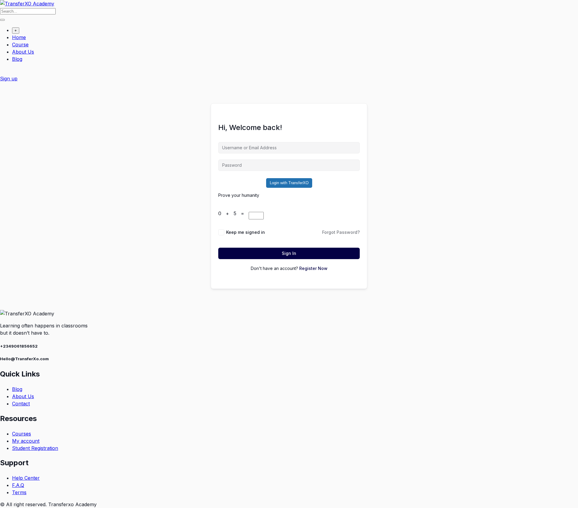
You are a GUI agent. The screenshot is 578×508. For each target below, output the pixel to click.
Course (20, 45)
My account (25, 441)
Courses (21, 434)
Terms (19, 492)
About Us (23, 52)
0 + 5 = (233, 213)
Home (19, 37)
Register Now (313, 268)
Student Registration (35, 448)
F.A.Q (18, 485)
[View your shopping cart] (3, 71)
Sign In (289, 253)
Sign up (8, 79)
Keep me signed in (245, 232)
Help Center (26, 478)
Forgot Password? (341, 232)
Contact (21, 404)
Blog (17, 59)
